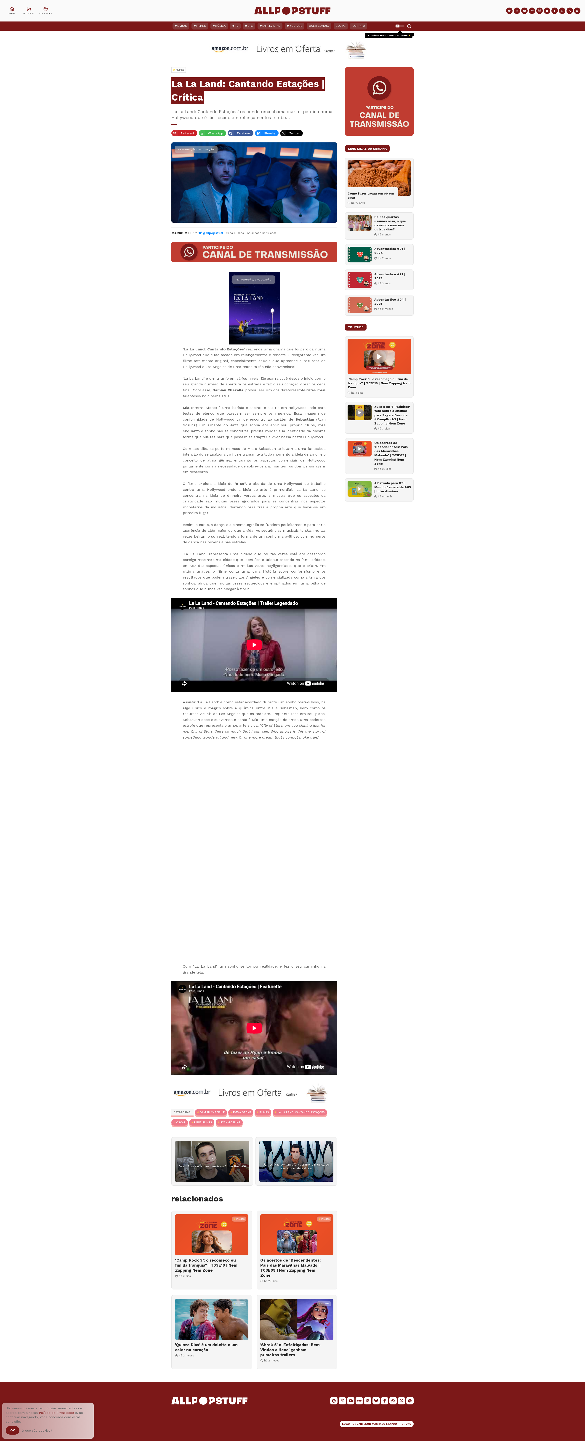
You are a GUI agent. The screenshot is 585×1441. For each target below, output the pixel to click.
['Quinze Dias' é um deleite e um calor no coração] (211, 1319)
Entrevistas (271, 25)
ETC (250, 25)
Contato (358, 25)
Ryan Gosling (230, 1122)
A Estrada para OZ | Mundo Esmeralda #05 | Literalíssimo (392, 487)
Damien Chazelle (212, 1112)
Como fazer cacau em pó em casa (371, 195)
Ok (12, 1430)
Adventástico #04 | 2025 (390, 301)
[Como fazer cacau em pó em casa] (379, 178)
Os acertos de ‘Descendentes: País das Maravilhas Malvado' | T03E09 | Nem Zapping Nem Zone (290, 1268)
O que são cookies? (37, 1430)
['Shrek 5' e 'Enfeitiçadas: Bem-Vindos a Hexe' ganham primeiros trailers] (297, 1319)
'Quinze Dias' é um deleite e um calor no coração (206, 1347)
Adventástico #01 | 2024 (389, 251)
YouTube (296, 25)
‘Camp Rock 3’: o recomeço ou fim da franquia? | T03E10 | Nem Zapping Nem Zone (206, 1265)
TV (236, 25)
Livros (182, 25)
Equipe (341, 25)
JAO (408, 1423)
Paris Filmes (203, 1122)
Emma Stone (242, 1112)
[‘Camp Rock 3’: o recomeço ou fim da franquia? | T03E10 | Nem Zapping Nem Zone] (211, 1234)
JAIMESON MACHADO (371, 1423)
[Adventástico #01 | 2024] (360, 254)
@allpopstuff (212, 233)
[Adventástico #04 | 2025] (360, 305)
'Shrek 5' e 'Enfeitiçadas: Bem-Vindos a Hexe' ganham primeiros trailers (291, 1349)
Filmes (201, 25)
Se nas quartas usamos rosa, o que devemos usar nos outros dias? (390, 223)
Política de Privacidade (56, 1412)
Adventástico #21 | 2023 (389, 276)
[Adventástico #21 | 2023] (360, 280)
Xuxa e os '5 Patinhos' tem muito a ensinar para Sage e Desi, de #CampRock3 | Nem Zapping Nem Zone (392, 415)
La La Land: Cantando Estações (301, 1112)
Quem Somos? (319, 25)
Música (220, 25)
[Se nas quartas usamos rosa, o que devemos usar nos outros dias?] (360, 223)
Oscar (181, 1122)
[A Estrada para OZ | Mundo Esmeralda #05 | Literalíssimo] (360, 489)
